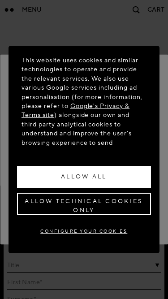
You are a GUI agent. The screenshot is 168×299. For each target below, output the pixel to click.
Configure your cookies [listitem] (83, 231)
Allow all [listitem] (84, 176)
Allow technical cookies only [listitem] (84, 206)
